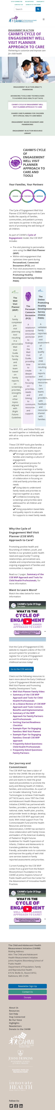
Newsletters (15, 1026)
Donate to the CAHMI (33, 4)
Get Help (13, 1013)
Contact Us (19, 4)
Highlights (40, 1)
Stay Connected (16, 1)
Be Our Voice (29, 1)
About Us (13, 1007)
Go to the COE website (21, 669)
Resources (14, 1010)
